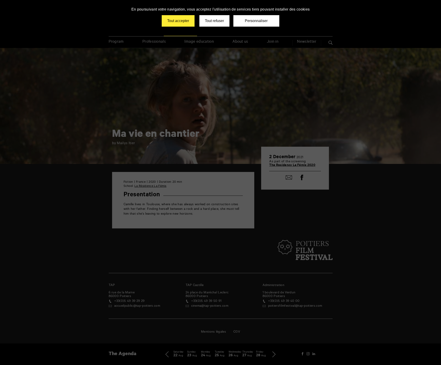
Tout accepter (178, 21)
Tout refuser (214, 21)
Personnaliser (256, 21)
